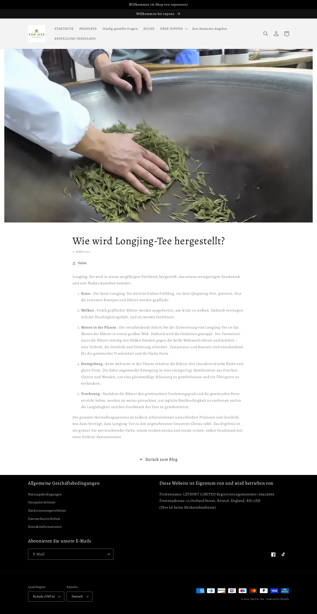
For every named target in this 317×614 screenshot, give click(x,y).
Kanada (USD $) (44, 596)
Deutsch (77, 596)
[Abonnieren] (108, 554)
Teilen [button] (82, 263)
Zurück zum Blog (161, 459)
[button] (173, 29)
